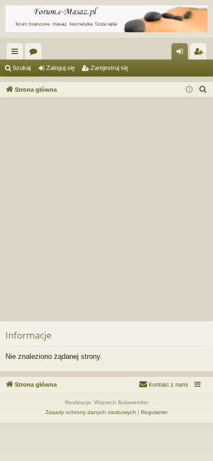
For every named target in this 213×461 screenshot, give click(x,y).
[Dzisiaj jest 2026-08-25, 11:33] (189, 90)
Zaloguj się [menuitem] (182, 54)
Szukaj (22, 67)
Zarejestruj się (109, 67)
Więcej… (17, 54)
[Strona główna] (106, 19)
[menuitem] (203, 90)
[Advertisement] (106, 209)
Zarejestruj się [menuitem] (200, 54)
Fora (35, 54)
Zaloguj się (60, 67)
